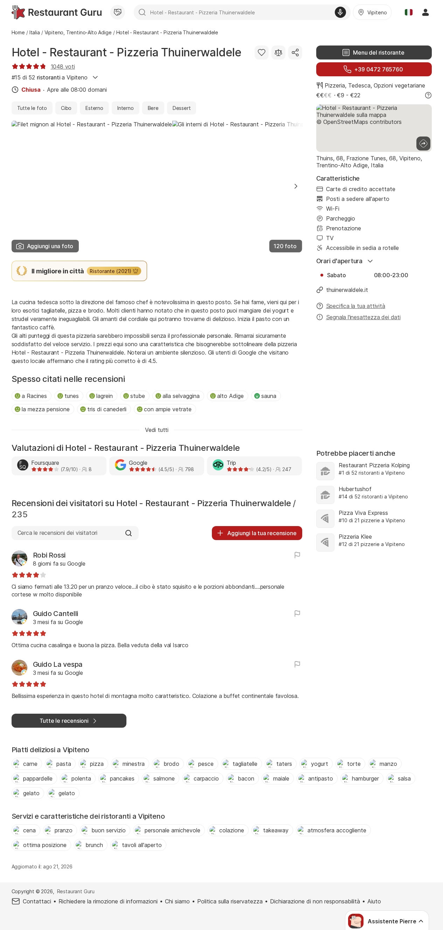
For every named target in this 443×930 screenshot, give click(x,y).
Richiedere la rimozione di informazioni (108, 901)
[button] (296, 186)
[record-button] (340, 12)
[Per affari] (117, 12)
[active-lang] (408, 12)
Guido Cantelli (55, 613)
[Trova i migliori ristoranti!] (57, 12)
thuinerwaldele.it (347, 289)
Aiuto (374, 901)
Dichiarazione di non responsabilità (315, 901)
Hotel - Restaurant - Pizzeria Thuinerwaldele (127, 52)
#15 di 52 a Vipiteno (50, 77)
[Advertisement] (374, 382)
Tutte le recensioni (64, 720)
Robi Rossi (49, 555)
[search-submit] (142, 12)
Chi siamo (177, 901)
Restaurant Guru (76, 891)
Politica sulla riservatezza (230, 901)
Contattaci (37, 901)
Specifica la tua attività (355, 305)
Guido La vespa (58, 664)
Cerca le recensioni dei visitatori (57, 532)
